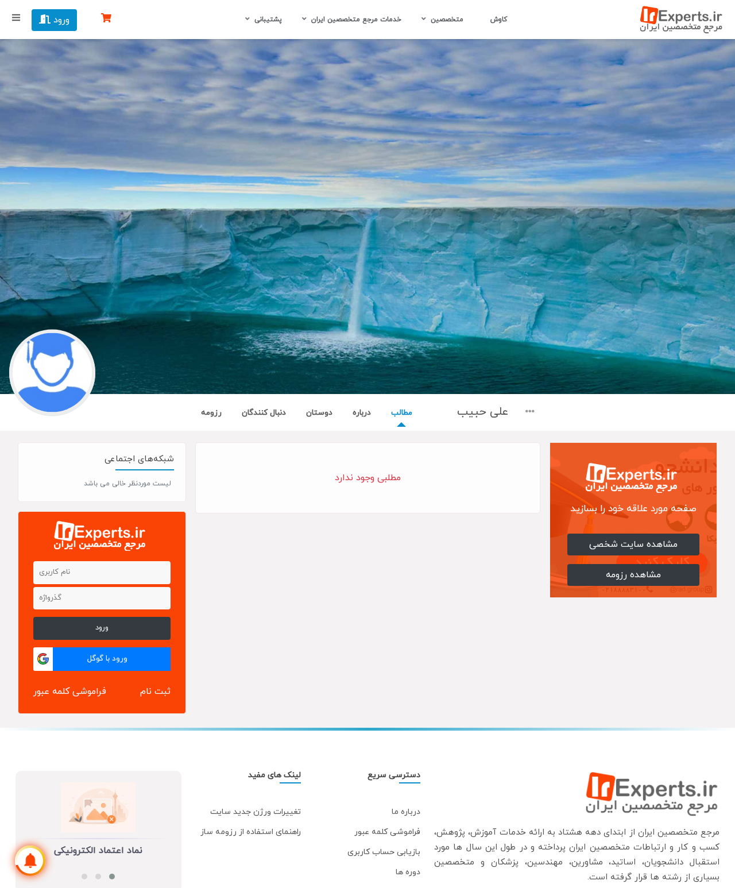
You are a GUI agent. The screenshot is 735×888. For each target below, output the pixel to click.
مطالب (401, 412)
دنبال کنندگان (264, 412)
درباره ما (406, 811)
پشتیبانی (268, 19)
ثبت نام (155, 691)
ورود (60, 20)
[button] (112, 876)
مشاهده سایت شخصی (633, 544)
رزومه (211, 412)
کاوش (497, 19)
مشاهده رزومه (633, 575)
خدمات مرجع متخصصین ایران (356, 19)
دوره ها (408, 872)
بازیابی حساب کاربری (383, 852)
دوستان (319, 412)
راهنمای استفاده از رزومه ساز (250, 832)
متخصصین (447, 19)
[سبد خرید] (106, 19)
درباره (362, 412)
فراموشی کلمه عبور (69, 691)
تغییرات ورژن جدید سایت (255, 811)
